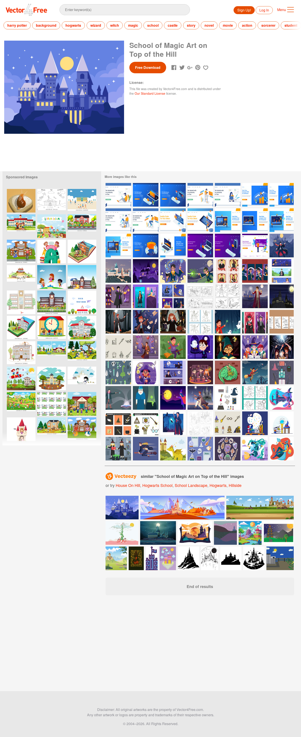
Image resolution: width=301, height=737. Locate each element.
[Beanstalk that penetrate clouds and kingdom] (122, 533)
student (290, 25)
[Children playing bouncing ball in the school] (82, 429)
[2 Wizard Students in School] (118, 448)
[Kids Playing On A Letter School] (51, 251)
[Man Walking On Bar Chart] (255, 195)
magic (133, 25)
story (191, 25)
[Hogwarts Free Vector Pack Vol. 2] (118, 423)
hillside (235, 485)
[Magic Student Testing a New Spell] (173, 271)
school (153, 25)
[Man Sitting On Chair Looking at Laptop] (118, 220)
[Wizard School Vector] (118, 398)
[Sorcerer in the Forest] (118, 322)
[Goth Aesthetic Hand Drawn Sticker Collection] (227, 448)
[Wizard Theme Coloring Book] (200, 296)
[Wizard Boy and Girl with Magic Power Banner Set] (281, 271)
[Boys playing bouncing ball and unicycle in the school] (21, 251)
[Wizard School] (281, 398)
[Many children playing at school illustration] (51, 302)
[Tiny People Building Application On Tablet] (118, 245)
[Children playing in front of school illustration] (82, 327)
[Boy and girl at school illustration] (21, 226)
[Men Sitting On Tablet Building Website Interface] (200, 220)
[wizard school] (255, 423)
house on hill (128, 485)
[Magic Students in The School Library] (200, 372)
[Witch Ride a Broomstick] (255, 372)
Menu (281, 9)
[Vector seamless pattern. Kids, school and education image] (51, 404)
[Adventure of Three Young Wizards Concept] (281, 347)
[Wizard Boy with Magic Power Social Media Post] (173, 296)
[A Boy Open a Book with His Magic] (173, 423)
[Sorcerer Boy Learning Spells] (227, 347)
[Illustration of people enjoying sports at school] (82, 201)
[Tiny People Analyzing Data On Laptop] (227, 220)
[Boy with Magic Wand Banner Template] (173, 372)
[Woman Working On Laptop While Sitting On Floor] (227, 195)
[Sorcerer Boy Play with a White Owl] (200, 347)
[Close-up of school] (21, 353)
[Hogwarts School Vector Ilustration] (281, 296)
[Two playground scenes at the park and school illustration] (51, 353)
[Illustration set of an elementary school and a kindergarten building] (21, 302)
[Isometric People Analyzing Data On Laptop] (173, 245)
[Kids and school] (82, 302)
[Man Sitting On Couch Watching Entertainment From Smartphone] (145, 195)
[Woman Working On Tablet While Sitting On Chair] (200, 195)
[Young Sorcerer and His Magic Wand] (145, 322)
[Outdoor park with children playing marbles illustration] (82, 353)
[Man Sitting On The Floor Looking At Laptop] (118, 195)
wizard (95, 25)
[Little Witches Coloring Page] (255, 398)
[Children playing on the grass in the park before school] (21, 404)
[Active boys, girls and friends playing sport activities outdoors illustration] (82, 226)
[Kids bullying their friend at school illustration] (82, 404)
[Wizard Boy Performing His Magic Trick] (118, 296)
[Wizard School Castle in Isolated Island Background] (118, 271)
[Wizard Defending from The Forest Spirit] (227, 322)
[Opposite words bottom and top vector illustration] (21, 429)
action (247, 25)
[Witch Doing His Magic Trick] (145, 347)
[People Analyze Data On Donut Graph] (145, 245)
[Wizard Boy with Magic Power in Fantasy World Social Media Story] (145, 296)
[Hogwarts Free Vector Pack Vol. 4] (145, 423)
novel (209, 25)
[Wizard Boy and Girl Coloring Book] (227, 296)
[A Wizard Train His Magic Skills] (281, 245)
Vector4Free (26, 9)
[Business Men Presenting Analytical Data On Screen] (255, 245)
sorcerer (268, 25)
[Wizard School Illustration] (145, 448)
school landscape (191, 485)
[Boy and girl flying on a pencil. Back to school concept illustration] (21, 378)
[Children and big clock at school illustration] (51, 327)
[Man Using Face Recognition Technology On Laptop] (200, 245)
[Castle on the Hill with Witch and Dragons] (145, 271)
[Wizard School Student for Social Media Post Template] (227, 271)
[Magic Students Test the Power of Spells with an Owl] (255, 296)
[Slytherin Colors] (118, 372)
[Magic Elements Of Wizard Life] (281, 322)
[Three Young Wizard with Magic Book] (255, 347)
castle (173, 25)
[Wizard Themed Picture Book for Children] (200, 423)
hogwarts (73, 25)
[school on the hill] (21, 277)
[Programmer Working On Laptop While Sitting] (145, 220)
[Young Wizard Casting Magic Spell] (255, 322)
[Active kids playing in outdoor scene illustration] (51, 429)
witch (114, 25)
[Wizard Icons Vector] (227, 398)
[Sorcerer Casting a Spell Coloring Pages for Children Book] (200, 322)
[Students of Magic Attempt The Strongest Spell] (200, 271)
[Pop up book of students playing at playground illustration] (21, 327)
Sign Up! (244, 10)
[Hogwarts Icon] (118, 347)
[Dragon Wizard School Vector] (227, 372)
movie (228, 25)
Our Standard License (150, 93)
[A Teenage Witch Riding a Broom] (200, 398)
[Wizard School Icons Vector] (281, 372)
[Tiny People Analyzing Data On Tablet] (281, 220)
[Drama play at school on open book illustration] (82, 251)
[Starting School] (82, 378)
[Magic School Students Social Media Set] (255, 271)
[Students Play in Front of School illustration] (51, 378)
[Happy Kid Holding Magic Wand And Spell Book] (145, 372)
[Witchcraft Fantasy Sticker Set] (200, 448)
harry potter (17, 25)
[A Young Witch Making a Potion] (173, 322)
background (46, 25)
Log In (264, 10)
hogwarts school (157, 485)
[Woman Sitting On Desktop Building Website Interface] (173, 220)
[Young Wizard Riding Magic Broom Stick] (173, 347)
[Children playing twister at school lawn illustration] (82, 277)
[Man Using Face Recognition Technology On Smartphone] (227, 245)
